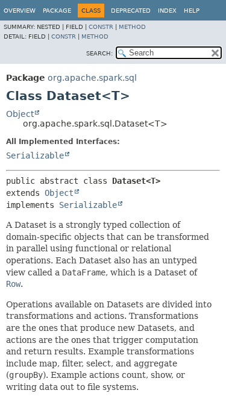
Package (57, 10)
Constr (101, 27)
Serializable (35, 155)
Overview (20, 10)
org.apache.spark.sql (92, 78)
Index (167, 10)
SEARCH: (99, 53)
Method (132, 27)
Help (191, 10)
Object (20, 114)
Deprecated (131, 10)
